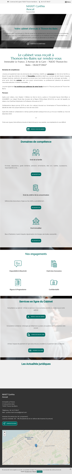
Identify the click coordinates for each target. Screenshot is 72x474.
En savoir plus (28, 471)
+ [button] (4, 432)
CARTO (67, 464)
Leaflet (48, 464)
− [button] (4, 435)
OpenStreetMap (55, 464)
